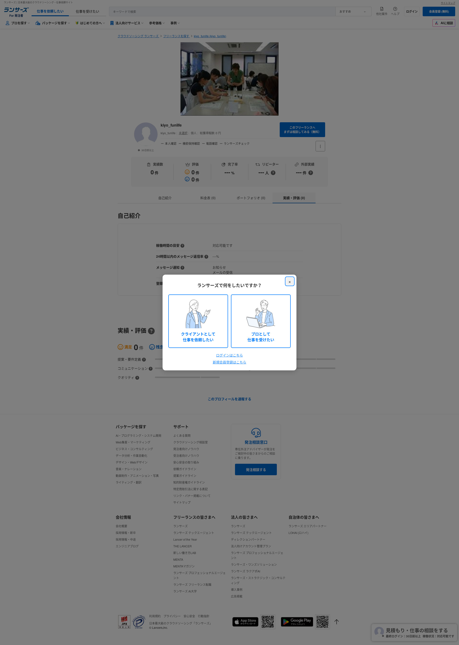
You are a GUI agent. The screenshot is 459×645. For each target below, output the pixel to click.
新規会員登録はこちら (229, 362)
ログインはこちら (229, 355)
